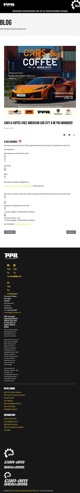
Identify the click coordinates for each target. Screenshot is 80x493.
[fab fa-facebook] (7, 264)
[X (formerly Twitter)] (74, 135)
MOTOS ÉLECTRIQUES (29, 11)
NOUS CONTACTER (10, 419)
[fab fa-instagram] (7, 281)
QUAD (37, 11)
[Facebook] (64, 135)
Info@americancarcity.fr (23, 224)
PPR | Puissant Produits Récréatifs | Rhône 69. (24, 491)
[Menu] (76, 5)
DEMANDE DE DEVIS (10, 409)
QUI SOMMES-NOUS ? (11, 422)
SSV (41, 11)
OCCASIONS (64, 11)
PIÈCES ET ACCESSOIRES (53, 11)
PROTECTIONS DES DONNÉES (14, 427)
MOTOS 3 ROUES (17, 11)
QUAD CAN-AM (9, 398)
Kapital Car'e (28, 186)
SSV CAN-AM (8, 401)
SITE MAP (7, 430)
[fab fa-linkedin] (13, 264)
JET (44, 11)
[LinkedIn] (69, 135)
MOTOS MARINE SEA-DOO (12, 403)
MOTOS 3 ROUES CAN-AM (12, 392)
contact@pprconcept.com (12, 312)
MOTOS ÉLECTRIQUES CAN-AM (14, 395)
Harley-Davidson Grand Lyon (14, 186)
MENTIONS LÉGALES (11, 424)
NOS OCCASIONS (9, 406)
